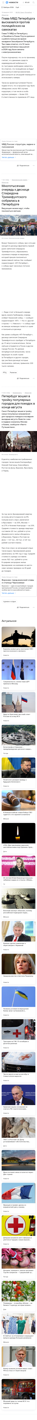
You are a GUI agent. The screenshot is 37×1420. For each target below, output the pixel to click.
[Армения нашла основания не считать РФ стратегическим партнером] (18, 1100)
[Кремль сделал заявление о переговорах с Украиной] (18, 936)
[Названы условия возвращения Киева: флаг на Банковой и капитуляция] (18, 1001)
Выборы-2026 (8, 7)
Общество (5, 15)
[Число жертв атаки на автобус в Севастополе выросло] (18, 1067)
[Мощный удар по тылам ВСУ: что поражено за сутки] (18, 1394)
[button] (18, 225)
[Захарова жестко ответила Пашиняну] (18, 969)
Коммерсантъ (17, 393)
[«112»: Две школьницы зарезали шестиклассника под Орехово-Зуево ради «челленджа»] (18, 838)
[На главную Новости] (13, 2)
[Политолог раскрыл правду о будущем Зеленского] (18, 773)
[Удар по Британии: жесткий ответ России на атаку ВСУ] (18, 707)
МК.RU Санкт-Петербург (24, 12)
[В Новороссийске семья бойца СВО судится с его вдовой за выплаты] (18, 805)
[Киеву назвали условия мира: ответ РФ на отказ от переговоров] (18, 1361)
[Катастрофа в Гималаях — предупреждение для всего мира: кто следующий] (18, 740)
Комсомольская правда (19, 180)
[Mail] (7, 2)
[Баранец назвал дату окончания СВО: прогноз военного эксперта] (18, 642)
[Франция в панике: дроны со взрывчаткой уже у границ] (18, 1198)
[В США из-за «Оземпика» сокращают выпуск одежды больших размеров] (18, 1329)
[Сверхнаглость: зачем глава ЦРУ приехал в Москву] (18, 674)
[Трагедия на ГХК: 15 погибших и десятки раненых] (18, 1034)
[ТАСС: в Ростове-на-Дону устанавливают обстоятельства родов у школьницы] (18, 1132)
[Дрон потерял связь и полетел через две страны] (18, 1165)
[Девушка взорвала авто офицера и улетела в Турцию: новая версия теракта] (18, 1230)
